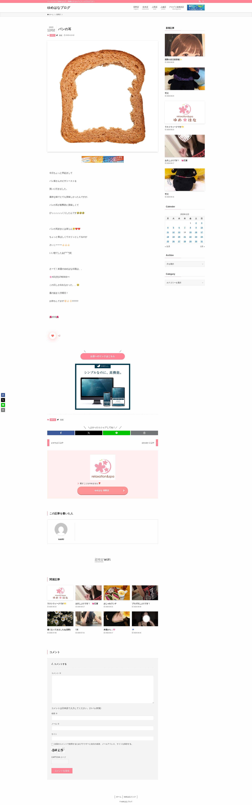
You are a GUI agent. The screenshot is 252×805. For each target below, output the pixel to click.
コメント (56, 673)
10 (202, 228)
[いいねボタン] (52, 335)
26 (173, 241)
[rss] (199, 1)
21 (185, 237)
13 (179, 232)
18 (168, 237)
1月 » (202, 246)
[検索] (203, 1)
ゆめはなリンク (130, 797)
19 (173, 237)
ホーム (118, 797)
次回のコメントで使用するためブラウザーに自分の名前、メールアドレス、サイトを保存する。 (93, 744)
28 (185, 241)
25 (168, 241)
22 (190, 237)
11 (168, 232)
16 (196, 232)
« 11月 (167, 246)
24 (202, 237)
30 (196, 241)
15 (190, 232)
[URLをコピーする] (144, 433)
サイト (54, 734)
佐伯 (60, 35)
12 (173, 232)
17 (202, 232)
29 (190, 241)
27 (179, 241)
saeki (61, 539)
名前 (54, 713)
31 (202, 241)
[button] (61, 433)
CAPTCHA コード (58, 757)
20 (179, 237)
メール (55, 724)
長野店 (52, 35)
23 (196, 237)
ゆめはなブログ (58, 7)
